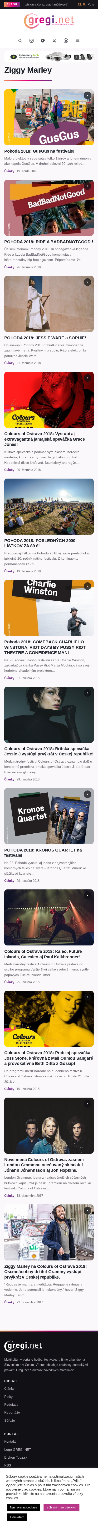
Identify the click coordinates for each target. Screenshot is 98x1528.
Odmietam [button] (17, 1517)
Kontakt (10, 1441)
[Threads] (65, 40)
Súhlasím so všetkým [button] (61, 1507)
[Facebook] (42, 40)
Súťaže (9, 1420)
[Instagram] (31, 40)
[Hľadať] (19, 40)
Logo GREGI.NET (17, 1449)
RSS (7, 1465)
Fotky (8, 1397)
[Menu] (78, 41)
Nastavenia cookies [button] (23, 1507)
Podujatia (11, 1404)
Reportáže (12, 1412)
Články (9, 1388)
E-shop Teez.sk (15, 1457)
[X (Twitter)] (54, 40)
